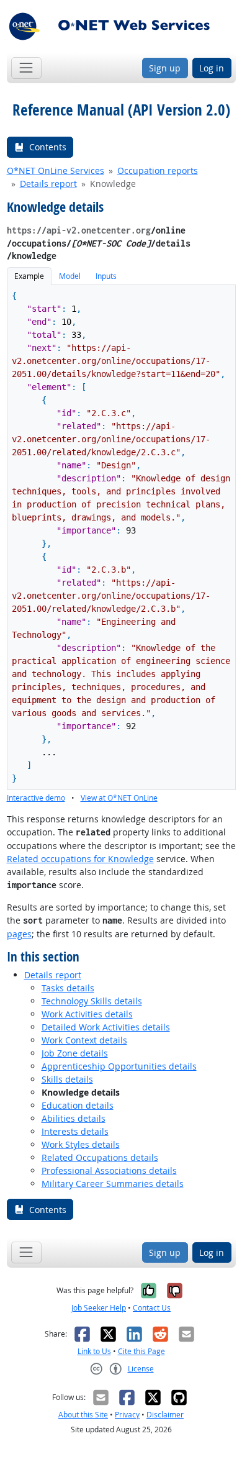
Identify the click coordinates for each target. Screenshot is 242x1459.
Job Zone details (75, 1053)
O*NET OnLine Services (55, 170)
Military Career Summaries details (113, 1183)
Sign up (165, 68)
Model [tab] (70, 276)
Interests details (75, 1131)
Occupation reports (157, 170)
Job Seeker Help (98, 1307)
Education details (78, 1105)
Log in (211, 68)
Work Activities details (87, 1014)
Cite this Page (141, 1351)
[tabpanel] (121, 544)
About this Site (83, 1414)
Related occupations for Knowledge (80, 859)
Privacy (127, 1414)
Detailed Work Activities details (106, 1027)
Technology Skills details (92, 1001)
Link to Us (94, 1351)
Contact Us (152, 1307)
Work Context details (84, 1040)
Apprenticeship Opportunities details (119, 1066)
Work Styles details (81, 1144)
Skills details (67, 1079)
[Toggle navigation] (26, 68)
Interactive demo (36, 798)
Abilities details (73, 1118)
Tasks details (68, 988)
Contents (47, 147)
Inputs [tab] (106, 276)
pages (19, 934)
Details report (48, 183)
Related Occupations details (100, 1157)
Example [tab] (29, 276)
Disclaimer (165, 1414)
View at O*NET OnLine (119, 798)
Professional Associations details (109, 1170)
